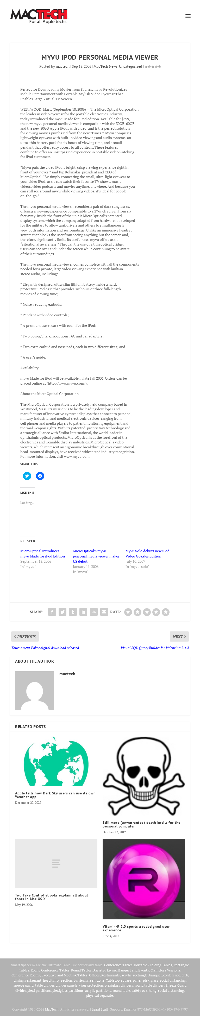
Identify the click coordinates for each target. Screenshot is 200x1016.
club (185, 975)
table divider (44, 985)
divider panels (66, 985)
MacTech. (52, 1009)
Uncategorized (130, 66)
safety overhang (144, 990)
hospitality (51, 980)
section (66, 980)
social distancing (173, 980)
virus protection (91, 985)
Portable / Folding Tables (153, 965)
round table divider (149, 985)
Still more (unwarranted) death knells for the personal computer (141, 824)
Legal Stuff (100, 1009)
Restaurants (110, 975)
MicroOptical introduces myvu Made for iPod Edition (42, 553)
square (126, 980)
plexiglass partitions (68, 990)
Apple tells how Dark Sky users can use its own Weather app (55, 795)
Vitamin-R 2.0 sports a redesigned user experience (136, 928)
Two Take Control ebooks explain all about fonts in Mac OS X (51, 897)
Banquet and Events (133, 970)
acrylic (126, 975)
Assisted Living (105, 970)
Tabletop (113, 980)
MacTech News (105, 66)
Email (128, 1009)
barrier (79, 980)
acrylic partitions (98, 990)
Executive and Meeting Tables (64, 975)
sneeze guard (24, 985)
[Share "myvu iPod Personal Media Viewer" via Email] (104, 612)
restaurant (33, 980)
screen (90, 980)
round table (121, 990)
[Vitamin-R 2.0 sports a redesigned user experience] (144, 879)
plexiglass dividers (119, 985)
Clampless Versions (165, 970)
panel (137, 980)
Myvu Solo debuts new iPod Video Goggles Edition (148, 553)
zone (100, 980)
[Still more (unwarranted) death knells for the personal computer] (144, 776)
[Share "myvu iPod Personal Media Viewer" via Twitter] (62, 612)
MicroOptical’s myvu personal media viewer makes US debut (96, 556)
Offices (94, 975)
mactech (63, 66)
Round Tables (81, 970)
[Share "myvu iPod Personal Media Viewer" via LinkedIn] (83, 612)
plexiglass (150, 980)
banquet (155, 975)
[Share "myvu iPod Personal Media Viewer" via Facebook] (52, 612)
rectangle (140, 975)
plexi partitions (39, 990)
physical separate (99, 995)
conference (171, 975)
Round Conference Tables (50, 970)
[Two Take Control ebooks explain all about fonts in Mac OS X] (56, 863)
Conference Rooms (25, 975)
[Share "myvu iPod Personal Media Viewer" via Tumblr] (73, 612)
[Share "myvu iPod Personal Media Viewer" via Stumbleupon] (94, 612)
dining (19, 980)
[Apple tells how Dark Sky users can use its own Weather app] (56, 761)
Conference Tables (118, 965)
